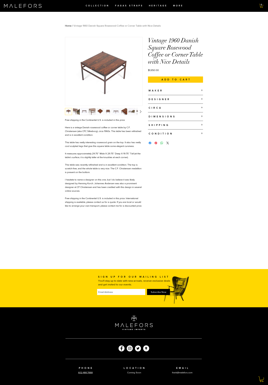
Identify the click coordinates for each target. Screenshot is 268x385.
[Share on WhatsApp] (162, 143)
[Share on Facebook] (150, 143)
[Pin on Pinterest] (156, 143)
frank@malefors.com (182, 372)
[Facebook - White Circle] (121, 348)
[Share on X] (168, 143)
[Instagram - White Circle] (130, 348)
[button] (261, 6)
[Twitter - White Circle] (138, 348)
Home (68, 25)
